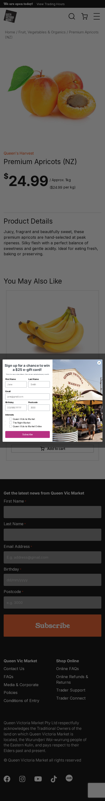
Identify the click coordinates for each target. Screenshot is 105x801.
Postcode (33, 402)
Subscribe (27, 434)
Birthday (9, 402)
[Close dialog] (99, 362)
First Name (10, 379)
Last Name (33, 379)
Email (8, 391)
